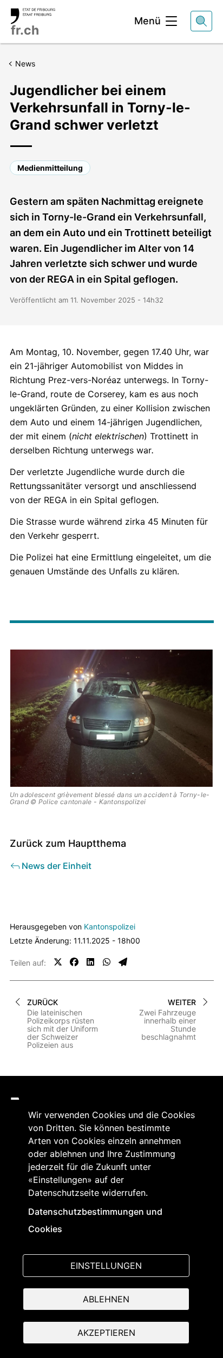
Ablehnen (106, 1299)
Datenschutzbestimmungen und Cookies (95, 1220)
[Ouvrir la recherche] (201, 21)
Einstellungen (106, 1265)
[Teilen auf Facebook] (74, 962)
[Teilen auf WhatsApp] (106, 962)
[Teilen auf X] (58, 962)
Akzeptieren (106, 1332)
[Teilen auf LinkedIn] (90, 962)
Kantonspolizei (109, 926)
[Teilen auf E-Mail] (123, 962)
